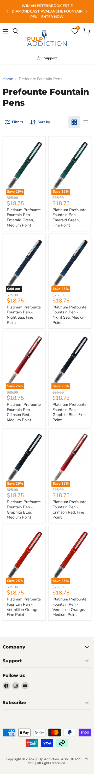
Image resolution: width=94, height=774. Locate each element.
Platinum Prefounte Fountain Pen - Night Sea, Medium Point (69, 315)
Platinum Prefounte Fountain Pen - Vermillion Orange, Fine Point (24, 607)
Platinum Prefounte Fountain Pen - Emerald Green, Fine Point (69, 217)
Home (8, 79)
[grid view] (74, 122)
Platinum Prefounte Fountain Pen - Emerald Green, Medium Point (24, 217)
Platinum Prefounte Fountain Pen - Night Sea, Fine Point (24, 315)
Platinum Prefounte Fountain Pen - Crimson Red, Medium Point (24, 412)
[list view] (85, 122)
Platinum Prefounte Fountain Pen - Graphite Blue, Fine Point (69, 412)
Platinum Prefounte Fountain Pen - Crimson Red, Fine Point (69, 509)
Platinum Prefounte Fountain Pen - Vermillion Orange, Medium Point (69, 607)
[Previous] (8, 11)
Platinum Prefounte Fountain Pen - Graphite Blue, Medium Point (24, 509)
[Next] (86, 11)
